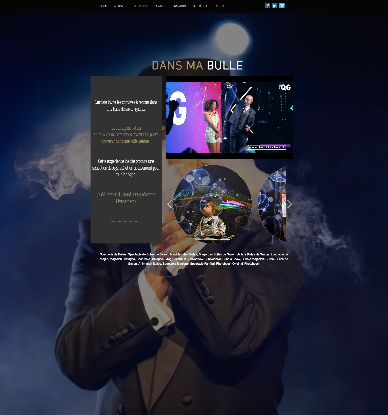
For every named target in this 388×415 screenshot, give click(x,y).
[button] (212, 204)
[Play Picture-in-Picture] (280, 153)
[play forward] (289, 204)
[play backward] (169, 204)
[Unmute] (178, 153)
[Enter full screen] (287, 153)
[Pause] (171, 153)
